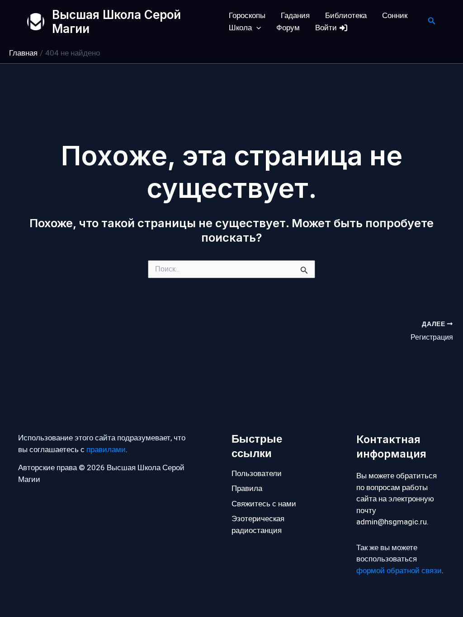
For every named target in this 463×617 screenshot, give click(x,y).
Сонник (394, 15)
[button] (256, 28)
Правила (247, 488)
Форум (288, 27)
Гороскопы (247, 15)
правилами (106, 449)
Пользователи (257, 473)
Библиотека (346, 15)
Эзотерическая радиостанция (258, 524)
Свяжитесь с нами (264, 503)
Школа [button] (240, 27)
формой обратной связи (399, 570)
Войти (327, 27)
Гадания (295, 15)
